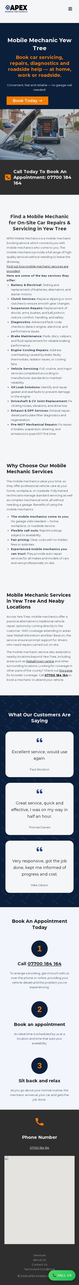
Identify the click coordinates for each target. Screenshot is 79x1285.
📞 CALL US (62, 1275)
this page (65, 670)
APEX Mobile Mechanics (45, 1276)
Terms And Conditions (39, 1269)
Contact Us (39, 1264)
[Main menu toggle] (70, 8)
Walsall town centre (40, 661)
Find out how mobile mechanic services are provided (37, 269)
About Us (39, 1260)
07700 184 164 (56, 675)
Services (39, 1255)
